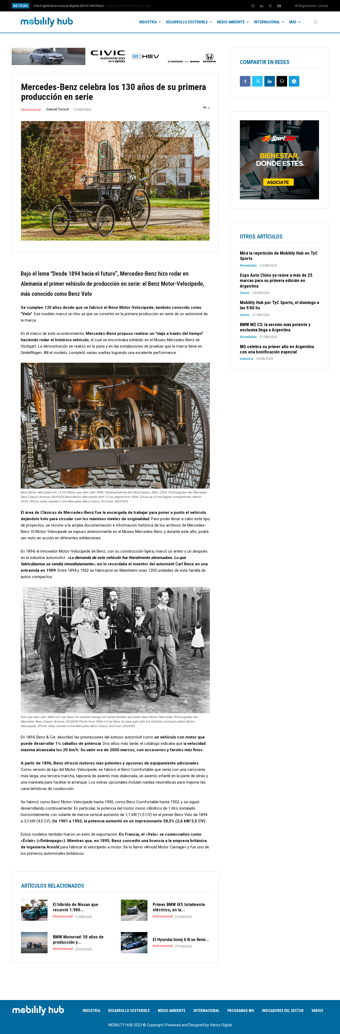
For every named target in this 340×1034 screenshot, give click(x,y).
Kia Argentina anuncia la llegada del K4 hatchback (68, 6)
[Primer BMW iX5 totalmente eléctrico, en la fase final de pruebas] (134, 910)
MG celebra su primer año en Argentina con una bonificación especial (277, 349)
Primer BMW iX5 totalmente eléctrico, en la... (179, 907)
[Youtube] (279, 6)
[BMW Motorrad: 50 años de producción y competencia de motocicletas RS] (34, 942)
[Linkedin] (261, 6)
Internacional (31, 109)
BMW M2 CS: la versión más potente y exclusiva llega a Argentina (275, 327)
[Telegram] (294, 81)
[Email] (282, 81)
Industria (246, 358)
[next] (187, 5)
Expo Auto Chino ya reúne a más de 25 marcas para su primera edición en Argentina (276, 280)
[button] (315, 22)
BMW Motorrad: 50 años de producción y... (78, 939)
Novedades (248, 265)
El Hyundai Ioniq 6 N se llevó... (181, 939)
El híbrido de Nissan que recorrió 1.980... (75, 907)
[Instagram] (253, 6)
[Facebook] (245, 81)
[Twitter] (270, 6)
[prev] (179, 5)
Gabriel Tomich (57, 109)
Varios (244, 292)
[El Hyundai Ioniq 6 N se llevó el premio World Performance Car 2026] (134, 942)
